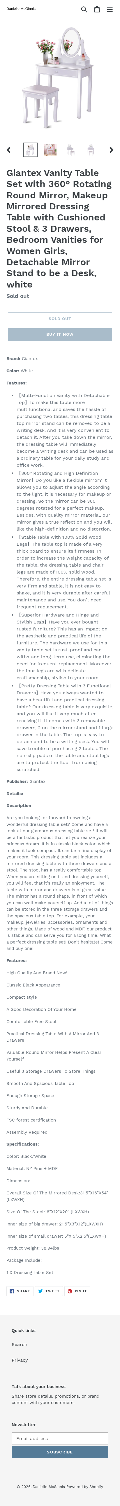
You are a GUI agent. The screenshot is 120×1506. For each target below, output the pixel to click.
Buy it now (60, 334)
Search (19, 1344)
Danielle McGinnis (49, 1487)
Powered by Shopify (84, 1487)
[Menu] (109, 8)
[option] (30, 150)
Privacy (20, 1360)
